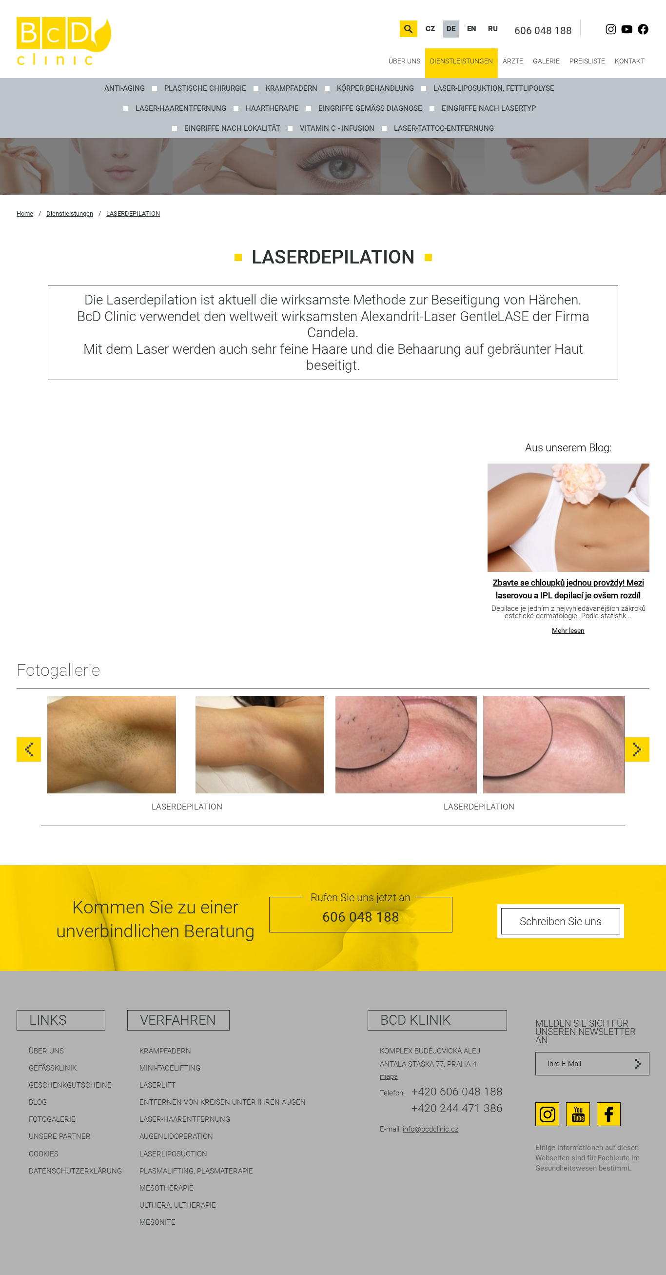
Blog (38, 1102)
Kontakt (630, 61)
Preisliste (587, 61)
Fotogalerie (52, 1119)
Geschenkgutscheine (70, 1085)
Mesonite (157, 1222)
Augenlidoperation (176, 1136)
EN (471, 28)
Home (25, 213)
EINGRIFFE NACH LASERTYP (489, 108)
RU (493, 28)
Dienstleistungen (461, 61)
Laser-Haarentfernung (181, 108)
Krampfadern (165, 1051)
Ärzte (513, 61)
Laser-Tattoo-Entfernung (444, 128)
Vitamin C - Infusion (337, 128)
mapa (389, 1076)
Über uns (404, 61)
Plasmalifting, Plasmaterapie (196, 1171)
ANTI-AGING (124, 88)
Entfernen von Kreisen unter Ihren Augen (222, 1102)
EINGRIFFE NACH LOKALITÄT (232, 128)
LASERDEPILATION (133, 213)
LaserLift (157, 1085)
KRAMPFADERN (291, 88)
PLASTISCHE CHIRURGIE (205, 88)
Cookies (44, 1154)
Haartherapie (272, 108)
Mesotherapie (166, 1188)
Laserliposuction (173, 1154)
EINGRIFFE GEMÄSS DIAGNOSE (370, 108)
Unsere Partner (60, 1136)
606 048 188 (543, 31)
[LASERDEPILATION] (111, 748)
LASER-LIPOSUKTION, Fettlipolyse (493, 88)
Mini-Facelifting (169, 1068)
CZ (430, 28)
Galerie (546, 61)
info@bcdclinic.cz (430, 1129)
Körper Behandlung (375, 88)
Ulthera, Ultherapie (177, 1205)
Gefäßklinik (53, 1068)
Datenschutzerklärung (75, 1171)
